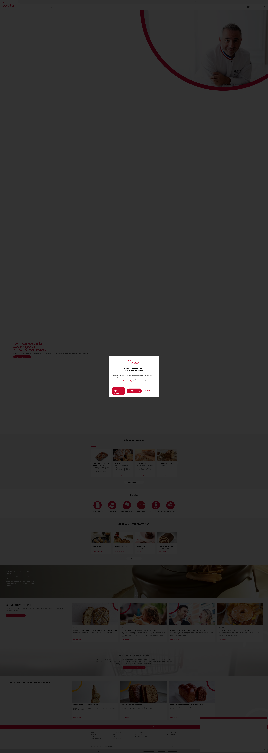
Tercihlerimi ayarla (147, 391)
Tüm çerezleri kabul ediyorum (116, 391)
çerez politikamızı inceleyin (126, 381)
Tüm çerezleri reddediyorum (132, 391)
